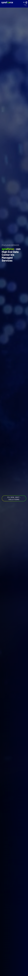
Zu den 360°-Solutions (14, 498)
